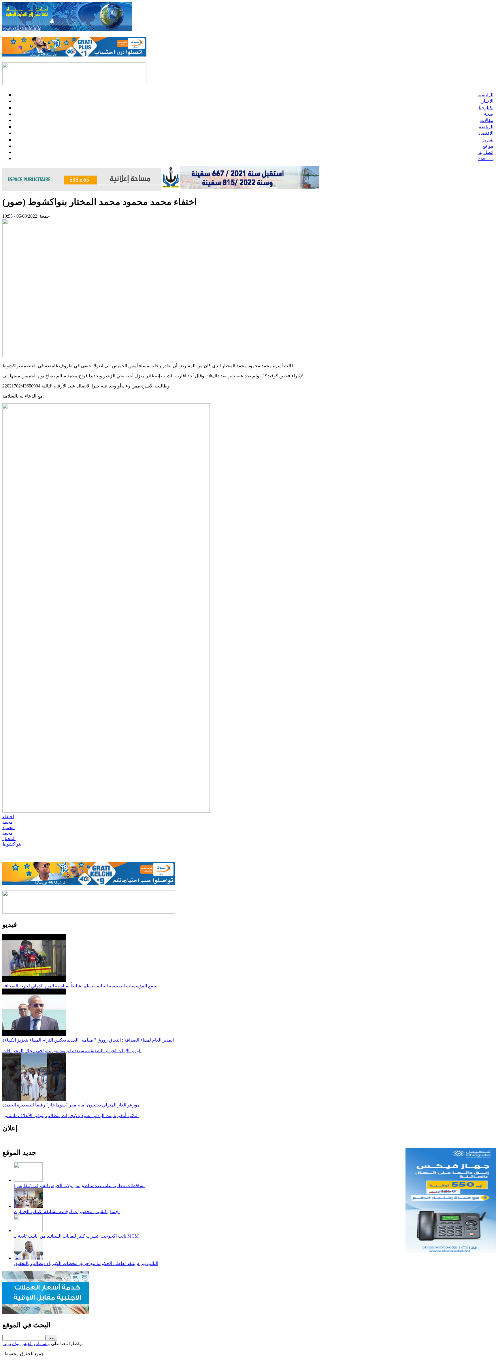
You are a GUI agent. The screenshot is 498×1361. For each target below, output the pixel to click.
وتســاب (42, 1343)
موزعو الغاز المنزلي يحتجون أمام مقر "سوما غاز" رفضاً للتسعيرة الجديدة (71, 1104)
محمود (8, 827)
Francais (485, 158)
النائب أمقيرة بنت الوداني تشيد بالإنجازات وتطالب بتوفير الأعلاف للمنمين (70, 1115)
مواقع (487, 146)
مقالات (486, 120)
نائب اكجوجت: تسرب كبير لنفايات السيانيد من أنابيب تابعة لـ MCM (76, 1236)
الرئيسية (485, 94)
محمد (7, 822)
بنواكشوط (11, 844)
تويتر (6, 1343)
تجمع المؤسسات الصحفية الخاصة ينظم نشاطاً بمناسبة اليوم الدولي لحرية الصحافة (79, 985)
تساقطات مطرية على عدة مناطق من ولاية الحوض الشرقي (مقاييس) (79, 1185)
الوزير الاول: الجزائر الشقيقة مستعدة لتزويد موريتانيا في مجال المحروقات (72, 1050)
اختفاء (8, 816)
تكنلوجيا (486, 107)
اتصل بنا (485, 152)
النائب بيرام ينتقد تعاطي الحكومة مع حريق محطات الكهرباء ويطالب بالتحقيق (86, 1263)
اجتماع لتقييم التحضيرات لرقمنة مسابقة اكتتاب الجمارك (67, 1211)
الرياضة (486, 126)
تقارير (487, 139)
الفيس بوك (22, 1343)
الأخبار (487, 101)
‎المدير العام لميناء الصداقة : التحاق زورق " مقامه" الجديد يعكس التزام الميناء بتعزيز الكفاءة (88, 1040)
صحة (488, 114)
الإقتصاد (485, 133)
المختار (9, 838)
